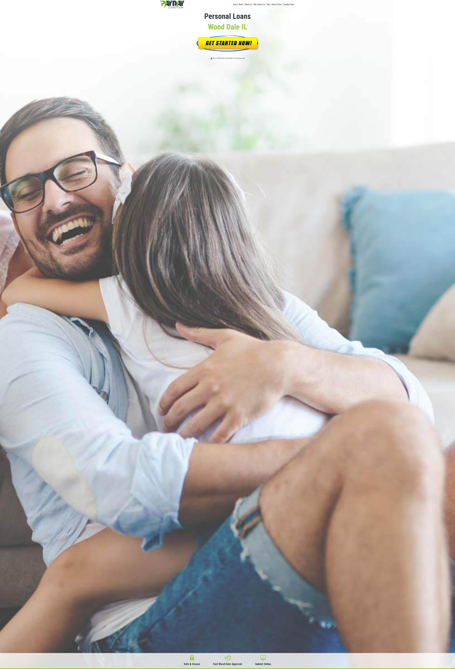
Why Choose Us (259, 4)
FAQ (268, 4)
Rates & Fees (277, 4)
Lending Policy (288, 4)
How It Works (238, 4)
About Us (248, 4)
